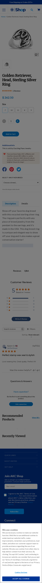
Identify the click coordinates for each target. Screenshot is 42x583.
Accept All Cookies (21, 579)
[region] (21, 553)
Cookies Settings (21, 572)
